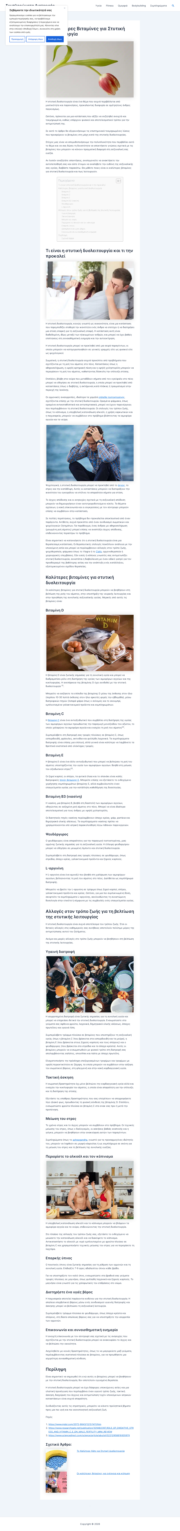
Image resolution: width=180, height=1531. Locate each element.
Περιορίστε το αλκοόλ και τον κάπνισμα (78, 222)
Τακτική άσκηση (68, 216)
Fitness (109, 5)
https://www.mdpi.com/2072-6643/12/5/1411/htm (75, 1424)
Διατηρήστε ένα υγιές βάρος (73, 229)
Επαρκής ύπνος (68, 226)
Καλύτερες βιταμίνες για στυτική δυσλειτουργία (80, 188)
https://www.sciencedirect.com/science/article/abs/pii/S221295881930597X (89, 1435)
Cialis (99, 551)
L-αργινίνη (66, 207)
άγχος (121, 485)
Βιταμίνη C (66, 195)
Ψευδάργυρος (67, 204)
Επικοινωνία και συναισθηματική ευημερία (79, 232)
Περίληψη (62, 235)
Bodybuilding (139, 5)
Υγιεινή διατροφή (68, 213)
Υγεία (98, 5)
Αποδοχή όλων (55, 39)
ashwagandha (80, 1139)
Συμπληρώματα (158, 5)
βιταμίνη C (53, 720)
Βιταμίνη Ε (66, 197)
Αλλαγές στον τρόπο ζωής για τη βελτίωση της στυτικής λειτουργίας (89, 210)
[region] (37, 25)
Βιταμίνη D (66, 191)
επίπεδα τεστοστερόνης (111, 397)
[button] (173, 5)
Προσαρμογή (17, 39)
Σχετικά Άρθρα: (68, 238)
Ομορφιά (122, 5)
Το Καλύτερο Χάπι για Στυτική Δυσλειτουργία (101, 1451)
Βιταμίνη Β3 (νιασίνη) (70, 201)
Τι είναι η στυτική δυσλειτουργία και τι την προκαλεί (81, 185)
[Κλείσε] (64, 8)
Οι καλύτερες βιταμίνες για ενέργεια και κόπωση (103, 1473)
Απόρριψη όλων (35, 39)
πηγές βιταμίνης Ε (69, 780)
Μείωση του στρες (69, 219)
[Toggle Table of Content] (117, 180)
